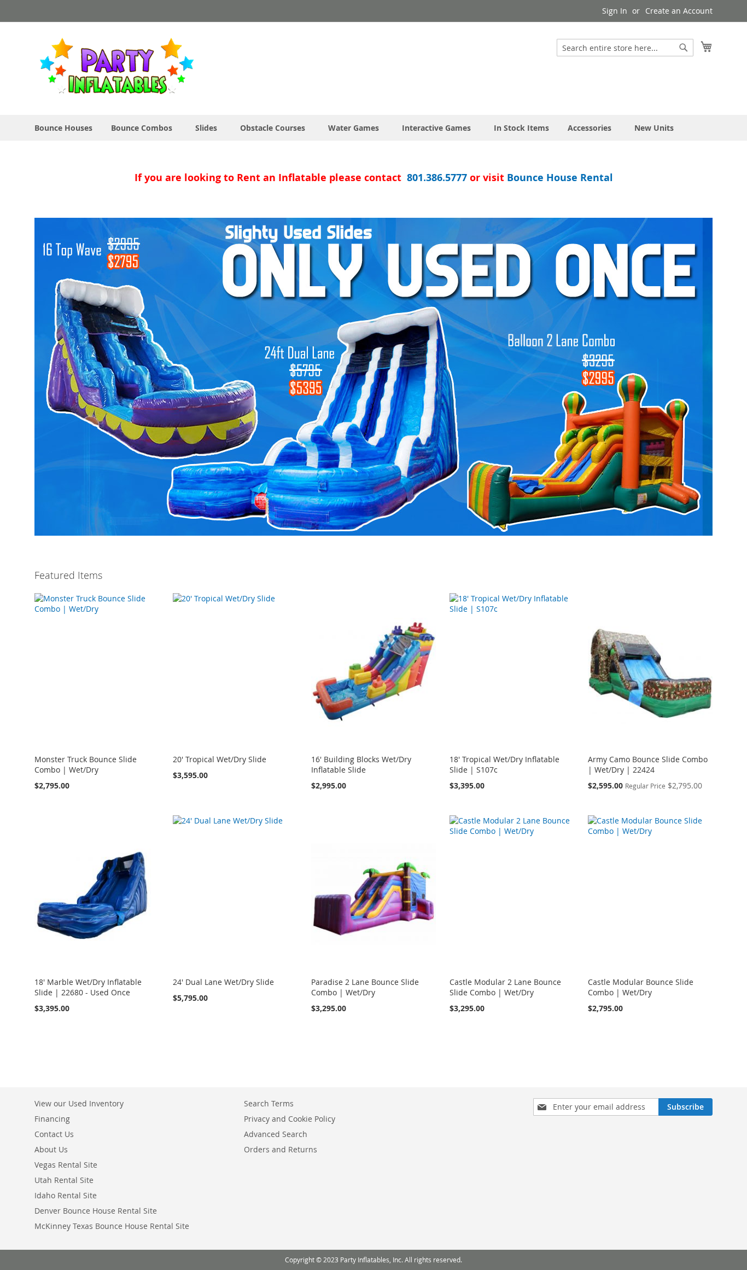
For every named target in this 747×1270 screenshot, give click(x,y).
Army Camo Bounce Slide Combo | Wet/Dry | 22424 (648, 764)
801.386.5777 (437, 177)
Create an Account (679, 10)
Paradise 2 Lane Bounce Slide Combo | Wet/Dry (365, 987)
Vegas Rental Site (65, 1164)
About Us (51, 1149)
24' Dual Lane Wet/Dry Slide (223, 982)
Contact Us (54, 1134)
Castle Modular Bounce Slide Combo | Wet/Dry (640, 987)
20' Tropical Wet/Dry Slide (219, 759)
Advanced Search (275, 1134)
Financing (52, 1119)
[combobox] (625, 47)
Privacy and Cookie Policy (289, 1119)
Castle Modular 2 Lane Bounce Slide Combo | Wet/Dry (505, 987)
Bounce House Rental (560, 177)
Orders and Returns (280, 1149)
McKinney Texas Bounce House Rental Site (111, 1226)
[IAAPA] (373, 377)
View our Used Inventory (79, 1103)
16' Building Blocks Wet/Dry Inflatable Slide (361, 764)
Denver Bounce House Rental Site (95, 1210)
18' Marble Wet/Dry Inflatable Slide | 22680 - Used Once (88, 987)
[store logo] (116, 67)
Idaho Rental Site (65, 1195)
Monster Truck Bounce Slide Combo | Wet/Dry (85, 764)
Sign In (614, 10)
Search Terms (269, 1103)
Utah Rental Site (64, 1180)
